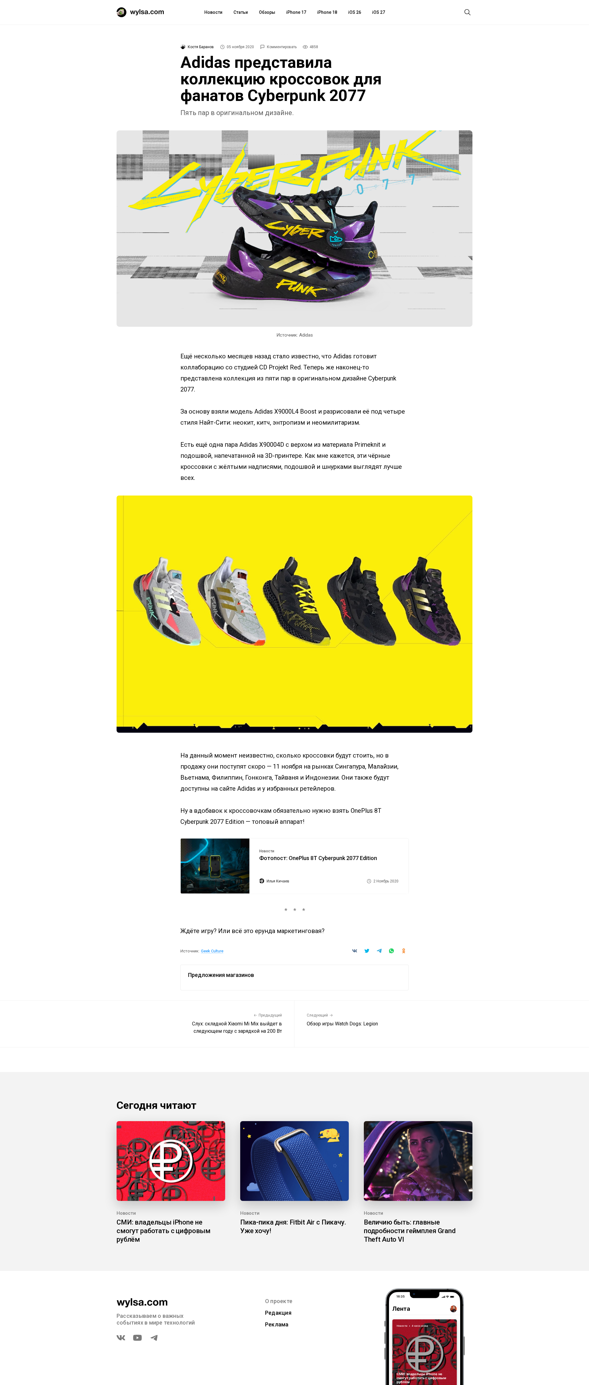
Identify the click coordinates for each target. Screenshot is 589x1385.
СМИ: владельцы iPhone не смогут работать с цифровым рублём (163, 1230)
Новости (213, 12)
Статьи (240, 12)
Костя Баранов (201, 47)
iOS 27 (378, 12)
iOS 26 (354, 12)
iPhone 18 (327, 12)
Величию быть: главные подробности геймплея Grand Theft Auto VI (410, 1230)
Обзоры (267, 12)
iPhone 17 (296, 12)
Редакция (278, 1313)
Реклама (277, 1324)
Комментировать (282, 47)
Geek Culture (212, 951)
